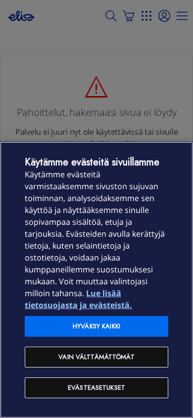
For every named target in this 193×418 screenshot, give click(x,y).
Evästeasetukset (96, 387)
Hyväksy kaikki (96, 326)
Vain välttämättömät (96, 357)
